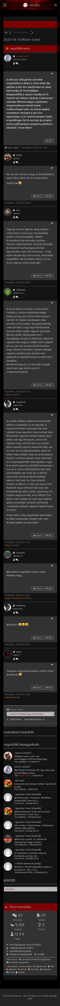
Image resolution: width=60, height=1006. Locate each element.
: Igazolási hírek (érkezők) (27, 794)
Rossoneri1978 (25, 872)
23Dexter (20, 290)
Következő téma (33, 719)
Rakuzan (23, 844)
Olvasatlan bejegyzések (20, 954)
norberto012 (22, 56)
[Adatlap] (14, 63)
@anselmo (12, 571)
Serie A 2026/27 (22, 767)
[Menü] (5, 5)
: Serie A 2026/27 (22, 753)
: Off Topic (19, 780)
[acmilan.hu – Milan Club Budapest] (31, 5)
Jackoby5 (23, 762)
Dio (18, 210)
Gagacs (8, 394)
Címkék (40, 954)
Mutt (19, 652)
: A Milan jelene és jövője (27, 863)
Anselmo (20, 402)
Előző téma (14, 719)
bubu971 (20, 552)
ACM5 (19, 155)
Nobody (22, 789)
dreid (21, 803)
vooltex (29, 948)
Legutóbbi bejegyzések (20, 951)
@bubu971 (12, 624)
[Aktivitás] (16, 63)
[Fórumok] (6, 33)
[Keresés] (55, 5)
